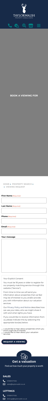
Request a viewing (14, 342)
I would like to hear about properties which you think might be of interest (23, 329)
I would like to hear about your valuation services (20, 333)
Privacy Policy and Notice (19, 307)
